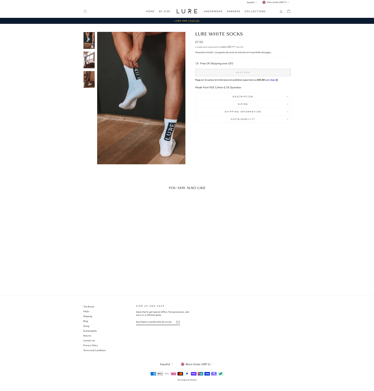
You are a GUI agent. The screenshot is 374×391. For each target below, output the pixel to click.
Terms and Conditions (94, 350)
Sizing (243, 104)
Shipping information (243, 111)
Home (150, 11)
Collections (255, 11)
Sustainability (243, 119)
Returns (87, 335)
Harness (233, 11)
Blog (85, 321)
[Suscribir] (178, 322)
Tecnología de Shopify (186, 380)
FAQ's (86, 311)
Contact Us (89, 340)
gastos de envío (226, 52)
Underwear (213, 11)
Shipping (87, 316)
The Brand (88, 306)
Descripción (243, 96)
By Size (164, 11)
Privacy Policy (90, 345)
